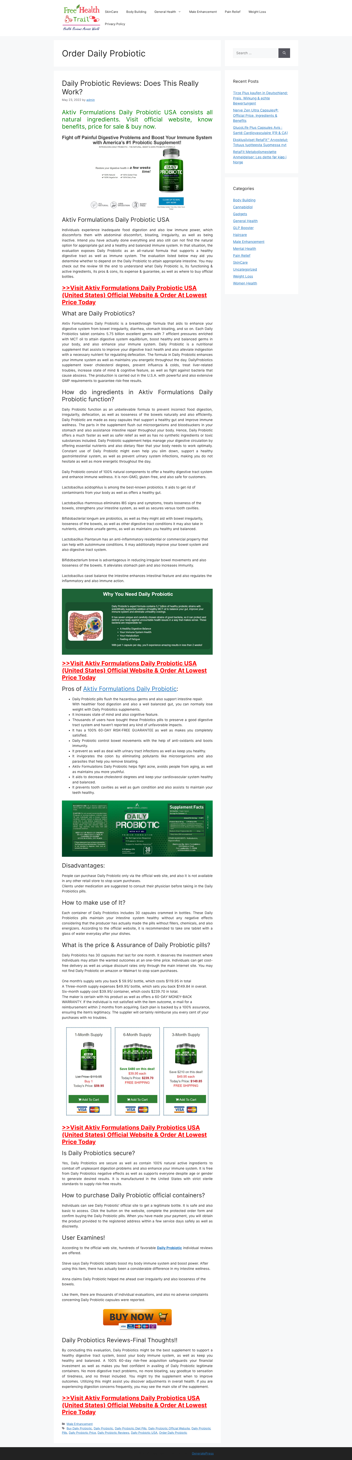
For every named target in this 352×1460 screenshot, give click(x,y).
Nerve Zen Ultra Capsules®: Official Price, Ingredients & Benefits (255, 115)
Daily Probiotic (169, 1248)
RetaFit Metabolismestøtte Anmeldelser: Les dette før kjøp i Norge (259, 157)
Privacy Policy (115, 24)
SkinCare (111, 12)
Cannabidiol (243, 207)
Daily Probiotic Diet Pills (131, 1428)
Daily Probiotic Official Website (169, 1428)
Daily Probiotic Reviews (113, 1432)
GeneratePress (203, 1453)
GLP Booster (243, 228)
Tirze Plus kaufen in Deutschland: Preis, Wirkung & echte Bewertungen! (260, 98)
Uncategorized (245, 269)
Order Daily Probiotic (173, 1432)
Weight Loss (257, 12)
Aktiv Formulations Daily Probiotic (130, 688)
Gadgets (240, 214)
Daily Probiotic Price (82, 1432)
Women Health (245, 283)
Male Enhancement (203, 12)
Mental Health (244, 249)
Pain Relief (232, 12)
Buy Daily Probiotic (79, 1428)
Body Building (136, 12)
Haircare (240, 235)
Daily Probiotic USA (144, 1432)
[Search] (284, 53)
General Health (165, 12)
